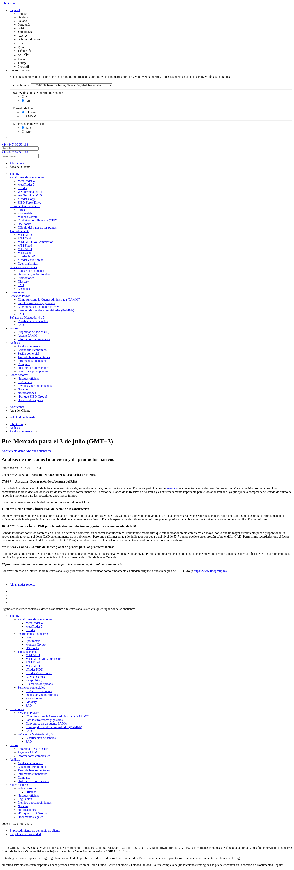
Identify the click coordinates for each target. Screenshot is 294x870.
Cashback (24, 288)
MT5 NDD (25, 249)
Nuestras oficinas (28, 378)
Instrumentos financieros (25, 206)
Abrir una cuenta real (39, 451)
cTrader (22, 188)
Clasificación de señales (33, 321)
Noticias (23, 389)
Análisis (15, 342)
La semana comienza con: (29, 123)
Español (15, 10)
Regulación (25, 382)
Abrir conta (17, 163)
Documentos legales (30, 400)
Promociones (26, 278)
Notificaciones (27, 393)
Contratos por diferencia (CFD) (37, 220)
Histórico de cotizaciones (33, 367)
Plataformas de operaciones (27, 177)
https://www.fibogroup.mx (210, 571)
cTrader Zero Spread (31, 260)
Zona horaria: (21, 85)
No (28, 100)
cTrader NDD (26, 256)
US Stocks (24, 224)
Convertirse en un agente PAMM (38, 306)
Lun (28, 127)
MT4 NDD (25, 234)
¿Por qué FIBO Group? (32, 396)
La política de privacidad (25, 834)
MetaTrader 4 (26, 181)
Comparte (24, 364)
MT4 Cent (24, 238)
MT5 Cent (24, 252)
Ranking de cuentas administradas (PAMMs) (46, 310)
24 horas (31, 112)
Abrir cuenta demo (13, 451)
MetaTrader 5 (26, 184)
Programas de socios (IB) (33, 332)
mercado (172, 488)
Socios (14, 328)
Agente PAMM (27, 335)
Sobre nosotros (19, 375)
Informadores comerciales (34, 339)
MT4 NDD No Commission (35, 242)
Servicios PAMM (21, 296)
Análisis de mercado (30, 346)
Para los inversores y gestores (36, 303)
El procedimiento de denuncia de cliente (35, 830)
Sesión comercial (28, 353)
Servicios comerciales (23, 267)
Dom (29, 131)
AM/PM (31, 116)
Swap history (34, 680)
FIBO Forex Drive (29, 202)
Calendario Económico (32, 350)
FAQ (21, 285)
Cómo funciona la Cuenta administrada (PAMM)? (49, 299)
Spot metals (25, 213)
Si (27, 96)
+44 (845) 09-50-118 (15, 144)
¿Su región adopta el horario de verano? (38, 92)
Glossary (23, 281)
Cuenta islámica (28, 263)
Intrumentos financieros (32, 360)
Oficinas (31, 792)
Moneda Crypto (28, 216)
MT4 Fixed (25, 245)
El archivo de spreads (39, 684)
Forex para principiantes (33, 371)
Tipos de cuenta (19, 231)
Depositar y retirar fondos (34, 274)
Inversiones (17, 292)
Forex (21, 209)
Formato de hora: (23, 108)
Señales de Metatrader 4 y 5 (27, 317)
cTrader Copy (26, 199)
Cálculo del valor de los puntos (37, 227)
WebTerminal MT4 (30, 191)
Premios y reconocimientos (35, 385)
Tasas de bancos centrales (34, 357)
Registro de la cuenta (31, 270)
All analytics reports (22, 584)
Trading (14, 173)
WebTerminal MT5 (30, 195)
